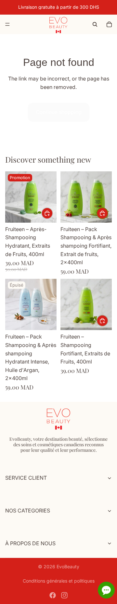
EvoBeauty (68, 566)
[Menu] (7, 24)
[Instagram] (64, 595)
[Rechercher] (95, 24)
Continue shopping (59, 112)
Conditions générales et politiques (59, 581)
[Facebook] (53, 595)
